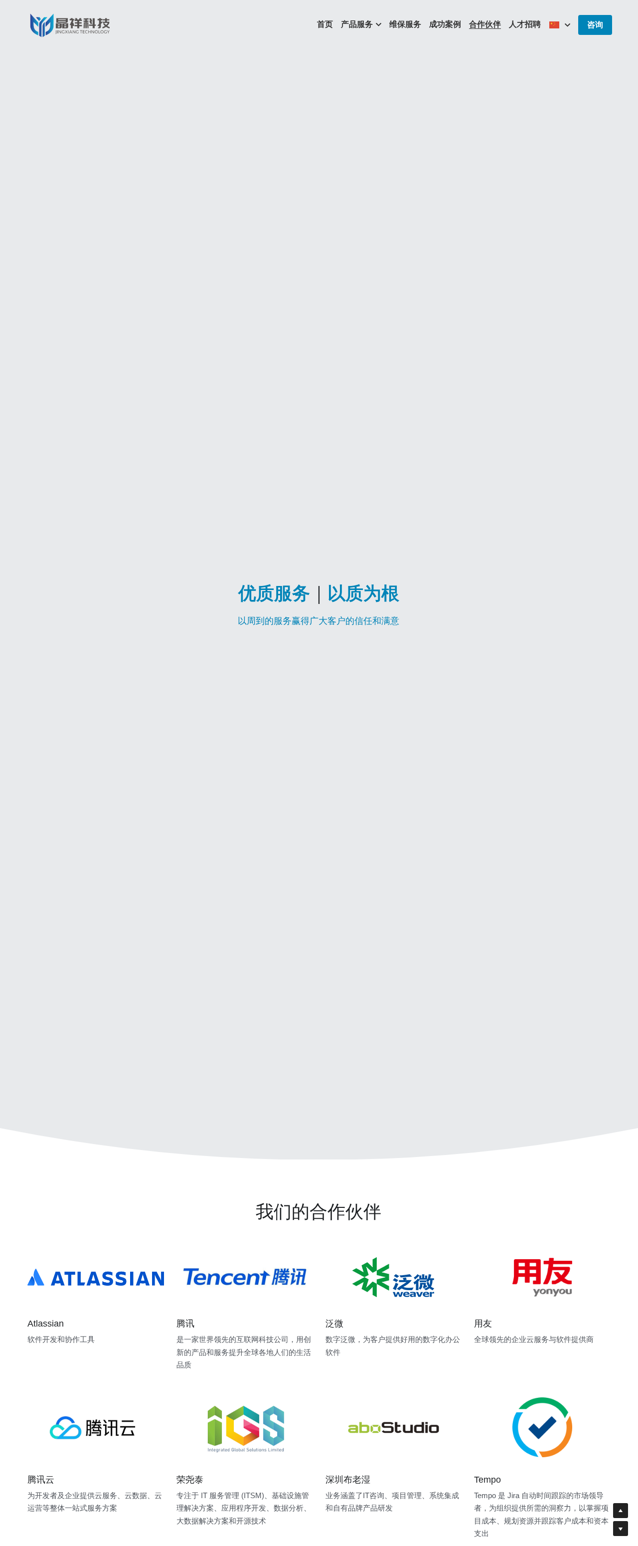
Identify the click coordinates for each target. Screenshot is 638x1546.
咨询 (595, 24)
